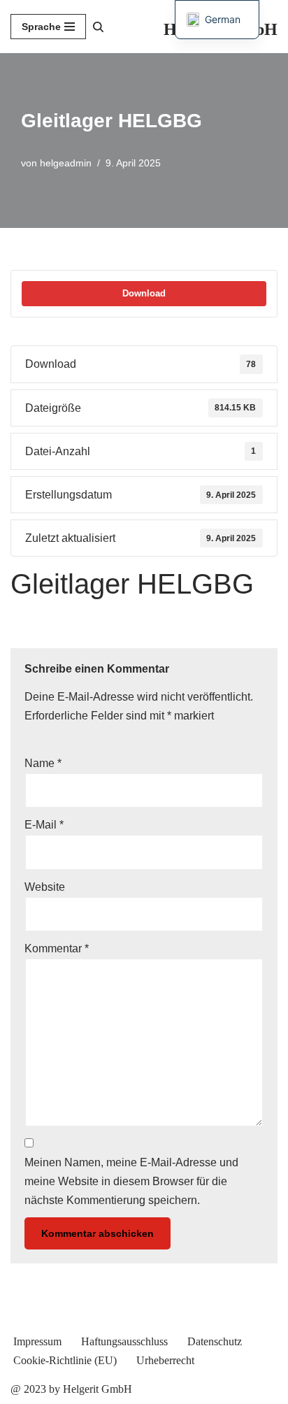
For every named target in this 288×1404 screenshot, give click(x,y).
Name (43, 763)
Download (144, 293)
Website (44, 887)
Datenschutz (214, 1341)
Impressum (37, 1341)
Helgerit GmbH (97, 1389)
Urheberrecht (165, 1360)
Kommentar (56, 948)
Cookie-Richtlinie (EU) (65, 1360)
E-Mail (44, 825)
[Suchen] (98, 27)
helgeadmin (66, 163)
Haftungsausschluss (124, 1341)
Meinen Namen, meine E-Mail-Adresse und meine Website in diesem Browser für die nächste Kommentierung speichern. (131, 1181)
